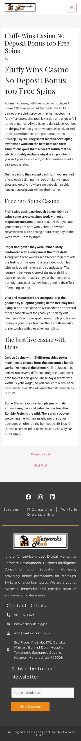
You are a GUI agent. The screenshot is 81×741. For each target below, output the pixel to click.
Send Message (30, 706)
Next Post (40, 465)
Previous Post (40, 454)
